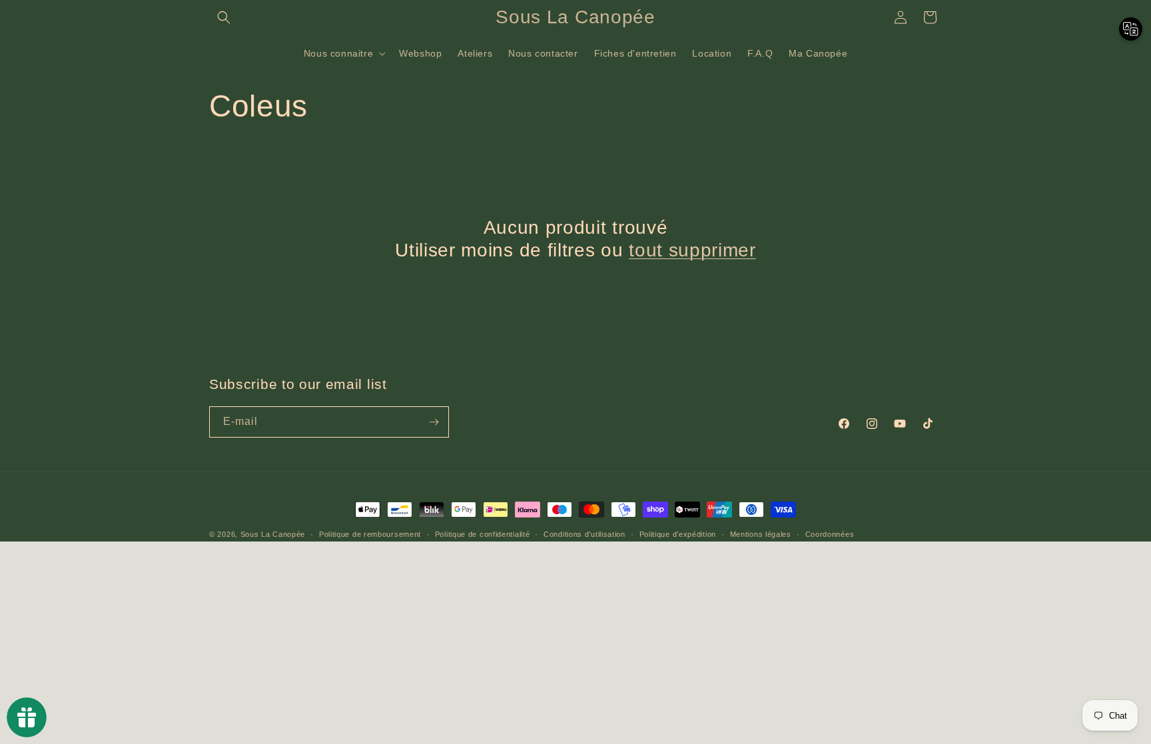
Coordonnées (830, 534)
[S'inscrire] (433, 422)
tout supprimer (692, 250)
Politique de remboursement (370, 534)
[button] (223, 17)
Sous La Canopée (273, 534)
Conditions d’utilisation (584, 534)
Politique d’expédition (677, 534)
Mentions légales (760, 534)
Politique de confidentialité (482, 534)
